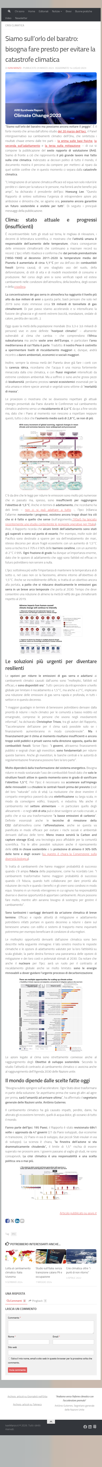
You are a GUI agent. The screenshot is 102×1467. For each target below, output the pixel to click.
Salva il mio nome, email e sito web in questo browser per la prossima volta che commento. (50, 1360)
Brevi (68, 11)
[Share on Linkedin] (17, 1221)
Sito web (12, 1347)
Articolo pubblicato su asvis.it (78, 1213)
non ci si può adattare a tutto (48, 510)
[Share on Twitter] (12, 1221)
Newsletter (21, 18)
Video (8, 18)
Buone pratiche (83, 11)
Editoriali (43, 11)
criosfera (19, 287)
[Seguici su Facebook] (85, 1427)
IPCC (14, 1234)
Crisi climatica (14, 25)
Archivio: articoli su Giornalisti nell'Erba (27, 1396)
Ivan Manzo (14, 68)
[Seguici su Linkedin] (90, 1427)
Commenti (17, 1300)
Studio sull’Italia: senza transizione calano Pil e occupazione (49, 1272)
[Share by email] (22, 1221)
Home (31, 11)
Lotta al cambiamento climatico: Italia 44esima (18, 1272)
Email (56, 1336)
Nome (12, 1336)
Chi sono (19, 11)
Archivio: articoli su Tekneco (27, 1404)
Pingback (39, 1300)
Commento (14, 1317)
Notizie (56, 11)
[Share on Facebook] (7, 1221)
